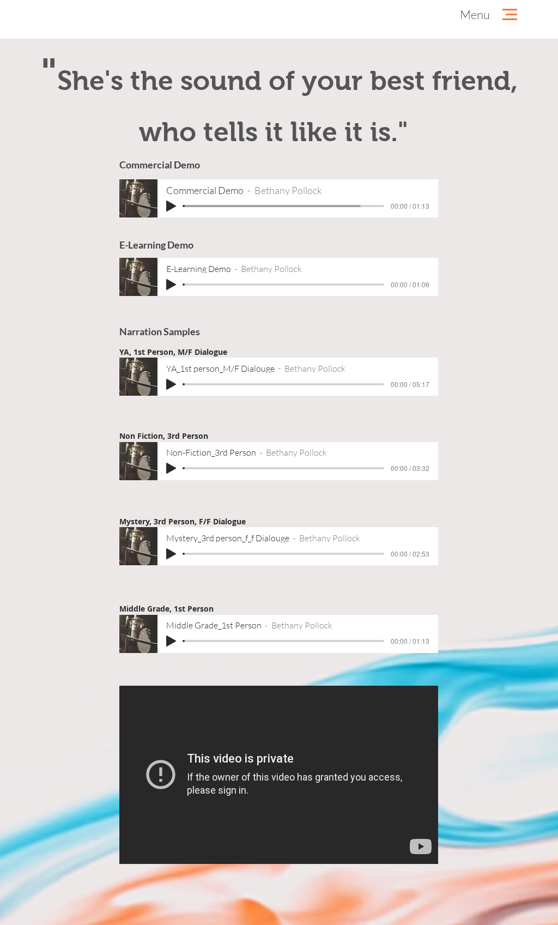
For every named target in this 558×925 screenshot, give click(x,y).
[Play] (171, 206)
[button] (475, 15)
